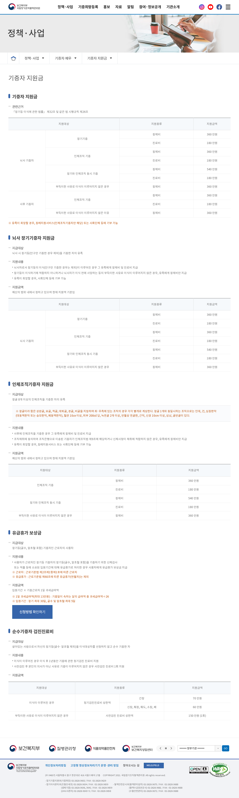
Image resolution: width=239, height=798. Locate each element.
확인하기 (32, 612)
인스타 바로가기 (201, 7)
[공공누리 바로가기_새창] (198, 769)
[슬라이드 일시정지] (165, 748)
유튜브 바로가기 (210, 7)
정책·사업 (31, 58)
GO (225, 748)
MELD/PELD (153, 765)
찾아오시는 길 (131, 765)
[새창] (219, 770)
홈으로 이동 (13, 58)
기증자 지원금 (97, 58)
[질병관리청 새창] (38, 748)
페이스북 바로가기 (219, 7)
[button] (160, 748)
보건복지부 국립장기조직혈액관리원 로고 (24, 7)
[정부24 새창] (150, 748)
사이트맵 (227, 7)
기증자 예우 (63, 58)
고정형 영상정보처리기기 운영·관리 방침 (95, 765)
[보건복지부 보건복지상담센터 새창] (113, 748)
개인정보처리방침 (55, 765)
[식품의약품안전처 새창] (75, 748)
